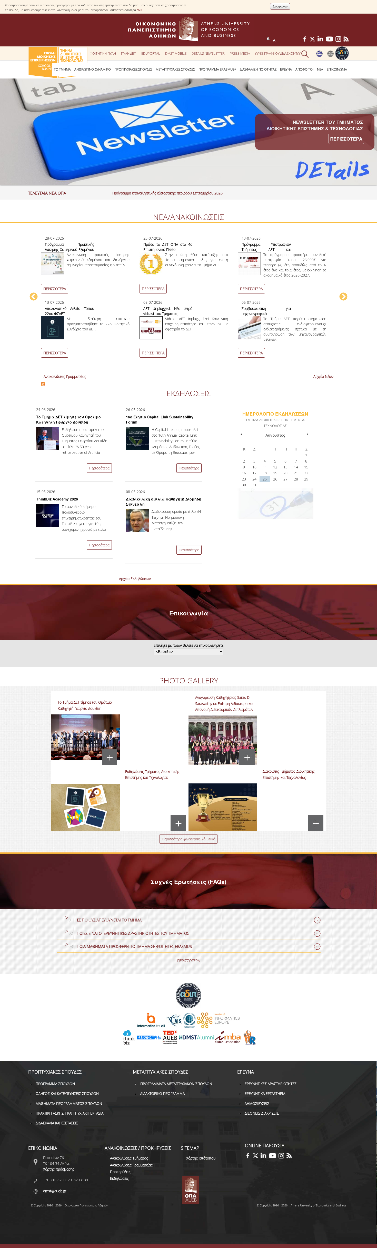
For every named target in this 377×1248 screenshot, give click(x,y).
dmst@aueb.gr (54, 1190)
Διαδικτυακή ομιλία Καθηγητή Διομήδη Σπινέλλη (163, 501)
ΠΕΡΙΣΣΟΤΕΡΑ (54, 288)
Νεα (320, 69)
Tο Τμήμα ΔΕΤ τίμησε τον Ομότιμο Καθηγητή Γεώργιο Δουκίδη (68, 419)
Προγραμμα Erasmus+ (217, 69)
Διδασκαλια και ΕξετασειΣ (57, 1123)
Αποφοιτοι (304, 69)
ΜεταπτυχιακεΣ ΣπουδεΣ (175, 69)
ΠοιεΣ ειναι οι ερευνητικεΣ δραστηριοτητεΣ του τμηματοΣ (133, 933)
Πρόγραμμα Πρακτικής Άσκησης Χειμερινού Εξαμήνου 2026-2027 (69, 249)
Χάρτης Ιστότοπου (200, 1158)
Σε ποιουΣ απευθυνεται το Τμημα (109, 920)
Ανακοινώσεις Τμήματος (129, 1158)
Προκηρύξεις (120, 1171)
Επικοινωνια (337, 69)
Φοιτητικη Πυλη (103, 53)
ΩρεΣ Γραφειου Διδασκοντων (278, 53)
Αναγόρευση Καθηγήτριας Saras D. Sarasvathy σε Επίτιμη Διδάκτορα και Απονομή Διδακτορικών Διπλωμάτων (224, 703)
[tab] (189, 920)
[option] (188, 299)
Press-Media (240, 53)
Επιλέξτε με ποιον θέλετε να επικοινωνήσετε (188, 645)
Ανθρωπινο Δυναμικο (92, 69)
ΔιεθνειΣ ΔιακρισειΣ (262, 1113)
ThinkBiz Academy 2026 (57, 499)
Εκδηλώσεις (119, 1178)
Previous (33, 297)
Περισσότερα (99, 468)
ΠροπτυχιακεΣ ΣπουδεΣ (133, 69)
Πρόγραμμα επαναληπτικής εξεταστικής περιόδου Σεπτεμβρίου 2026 (167, 193)
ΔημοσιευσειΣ (257, 1103)
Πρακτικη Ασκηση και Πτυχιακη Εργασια (69, 1113)
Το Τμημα (62, 69)
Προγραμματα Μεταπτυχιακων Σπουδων (176, 1083)
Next (343, 297)
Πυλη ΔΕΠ (128, 53)
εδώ (139, 10)
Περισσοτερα (346, 138)
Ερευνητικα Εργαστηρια (265, 1093)
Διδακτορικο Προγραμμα (162, 1093)
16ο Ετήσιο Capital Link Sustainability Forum (159, 419)
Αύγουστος (275, 435)
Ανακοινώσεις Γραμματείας (65, 376)
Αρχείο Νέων (323, 376)
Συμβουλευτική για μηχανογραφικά (266, 311)
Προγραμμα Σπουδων (55, 1083)
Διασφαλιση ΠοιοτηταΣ (258, 69)
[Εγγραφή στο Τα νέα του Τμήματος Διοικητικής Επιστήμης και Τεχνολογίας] (43, 384)
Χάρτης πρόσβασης (58, 1169)
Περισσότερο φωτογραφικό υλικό (188, 839)
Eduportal (150, 53)
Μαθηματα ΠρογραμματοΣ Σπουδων (69, 1103)
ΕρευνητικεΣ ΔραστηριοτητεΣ (270, 1083)
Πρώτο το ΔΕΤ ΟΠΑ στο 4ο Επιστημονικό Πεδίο (168, 247)
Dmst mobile (175, 53)
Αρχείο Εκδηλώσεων (135, 578)
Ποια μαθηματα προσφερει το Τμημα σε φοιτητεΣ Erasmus (134, 946)
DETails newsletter (208, 53)
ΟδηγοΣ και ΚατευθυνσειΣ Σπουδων (67, 1093)
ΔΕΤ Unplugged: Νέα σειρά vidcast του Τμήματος (168, 311)
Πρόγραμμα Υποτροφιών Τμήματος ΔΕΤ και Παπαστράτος (266, 249)
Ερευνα (286, 69)
